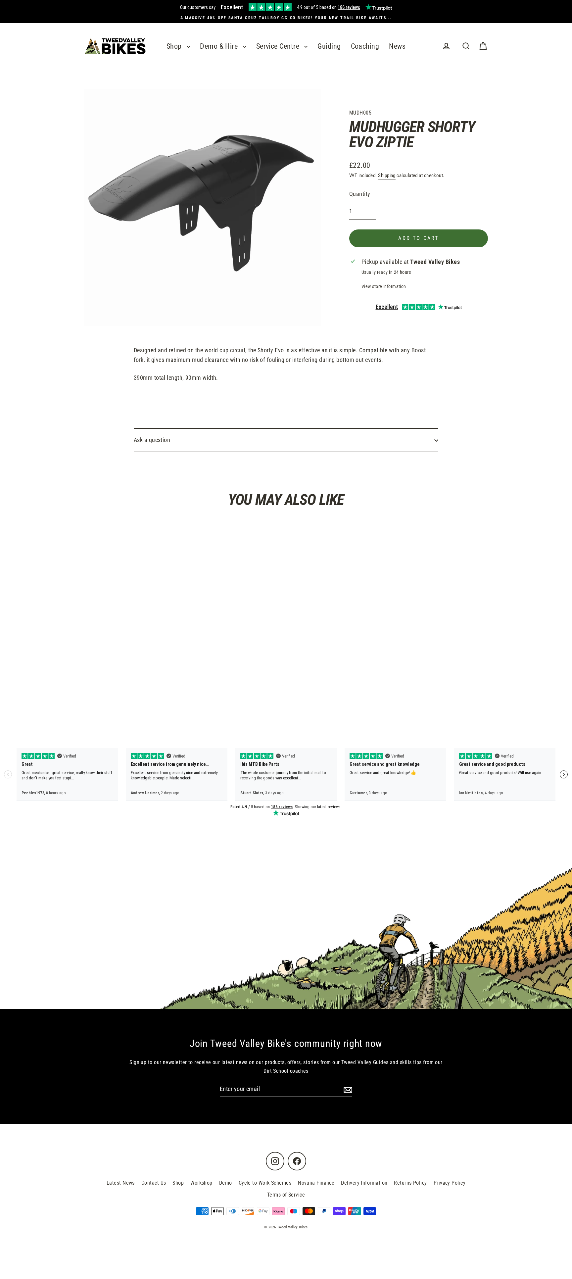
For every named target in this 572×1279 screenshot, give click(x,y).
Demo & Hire (219, 46)
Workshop (201, 1183)
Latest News (121, 1183)
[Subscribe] (347, 1089)
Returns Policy (410, 1183)
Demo (225, 1183)
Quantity (359, 193)
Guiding (329, 46)
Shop (175, 46)
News (397, 46)
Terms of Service (286, 1195)
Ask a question (152, 439)
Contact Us (153, 1183)
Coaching (365, 46)
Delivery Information (364, 1183)
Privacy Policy (449, 1183)
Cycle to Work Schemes (265, 1183)
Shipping (387, 175)
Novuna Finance (316, 1183)
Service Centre (278, 46)
